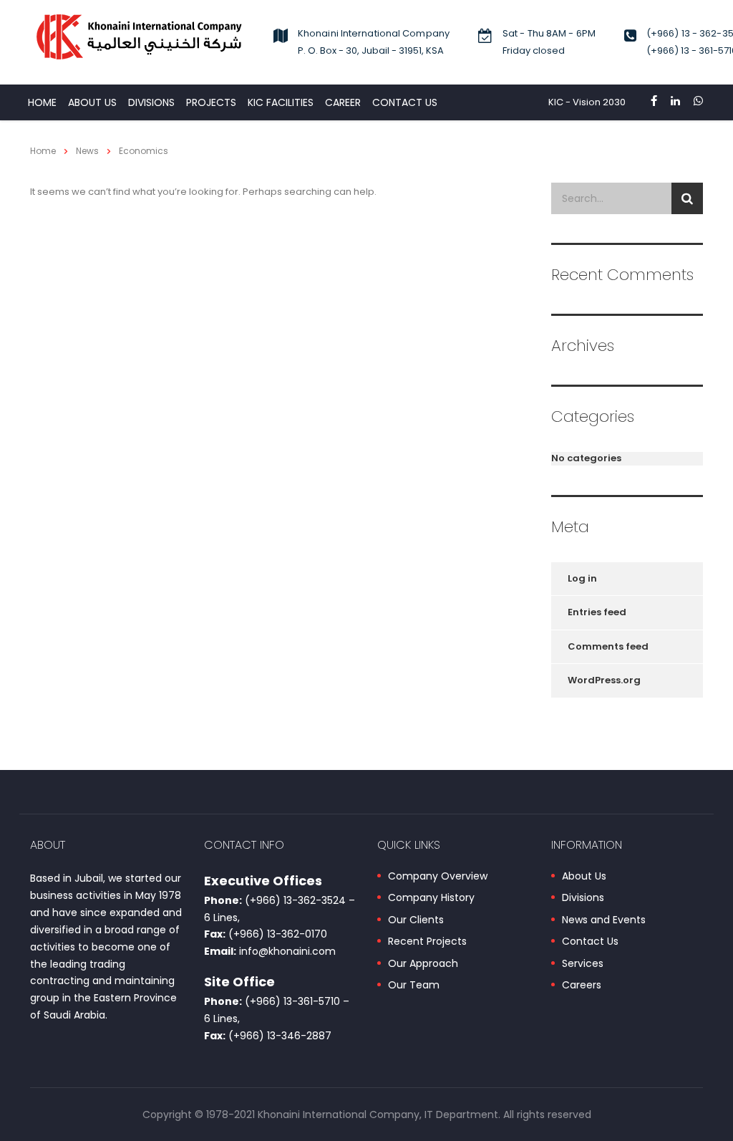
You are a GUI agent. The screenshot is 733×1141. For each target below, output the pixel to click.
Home (43, 151)
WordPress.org (604, 680)
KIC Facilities (281, 102)
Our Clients (416, 920)
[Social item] (654, 102)
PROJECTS (211, 102)
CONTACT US (404, 102)
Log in (582, 578)
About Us (92, 102)
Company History (431, 898)
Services (582, 964)
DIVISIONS (151, 102)
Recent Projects (427, 941)
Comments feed (608, 646)
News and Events (604, 920)
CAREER (343, 102)
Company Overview (437, 876)
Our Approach (423, 964)
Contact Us (590, 941)
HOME (42, 102)
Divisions (583, 898)
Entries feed (597, 612)
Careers (581, 985)
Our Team (414, 985)
